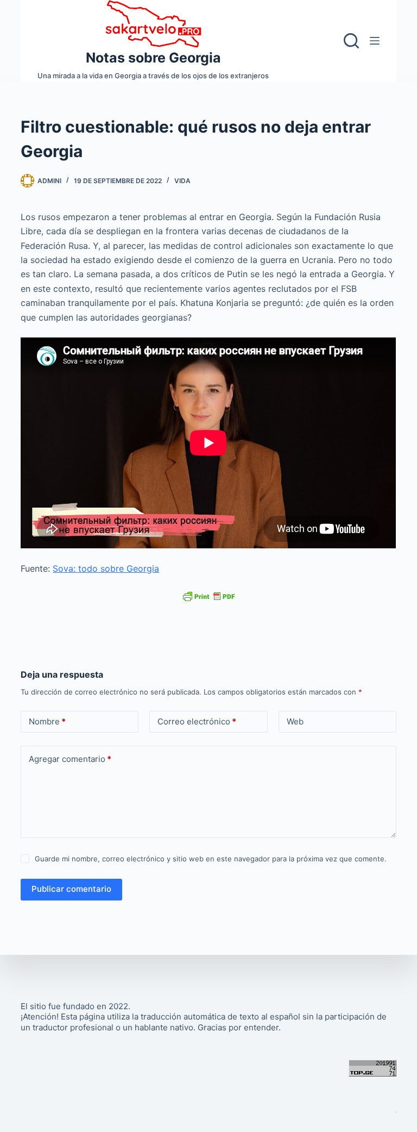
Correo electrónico (196, 721)
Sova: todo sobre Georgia (106, 568)
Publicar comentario (71, 889)
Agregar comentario (70, 759)
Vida (182, 181)
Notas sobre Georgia (153, 57)
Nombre (47, 721)
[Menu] (375, 41)
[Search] (351, 40)
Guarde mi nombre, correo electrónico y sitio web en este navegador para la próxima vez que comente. (211, 858)
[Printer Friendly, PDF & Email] (208, 596)
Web (295, 721)
